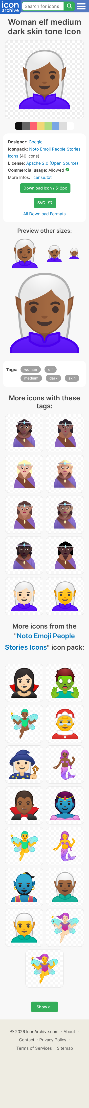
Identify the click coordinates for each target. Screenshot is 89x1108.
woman (30, 369)
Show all (44, 1006)
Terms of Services (34, 1048)
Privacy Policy (52, 1039)
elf (50, 369)
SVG (41, 202)
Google (36, 141)
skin (72, 378)
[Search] (69, 6)
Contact (26, 1039)
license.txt (41, 177)
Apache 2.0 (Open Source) (52, 163)
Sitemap (65, 1048)
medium (31, 378)
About (69, 1031)
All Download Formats (44, 213)
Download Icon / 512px (45, 188)
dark (53, 378)
